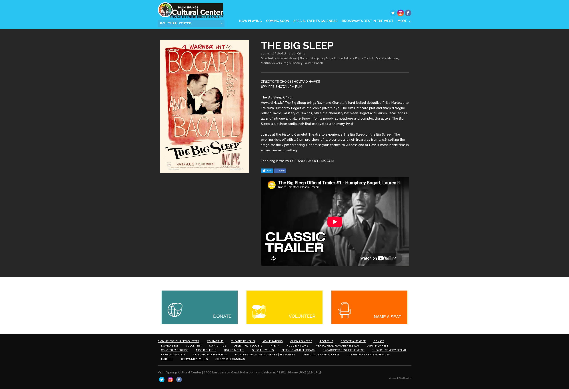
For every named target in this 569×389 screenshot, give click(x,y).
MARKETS (167, 359)
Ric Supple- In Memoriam (210, 354)
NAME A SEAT (169, 345)
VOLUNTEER (194, 345)
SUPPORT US (217, 345)
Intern (274, 345)
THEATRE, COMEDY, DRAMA (389, 350)
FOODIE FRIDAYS (297, 345)
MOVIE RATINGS (272, 341)
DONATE (378, 341)
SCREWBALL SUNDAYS (230, 359)
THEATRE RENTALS (243, 341)
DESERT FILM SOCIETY (248, 345)
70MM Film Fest (377, 345)
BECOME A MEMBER (353, 341)
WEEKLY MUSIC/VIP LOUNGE (321, 354)
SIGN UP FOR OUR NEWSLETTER (178, 341)
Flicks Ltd (407, 378)
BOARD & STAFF (234, 350)
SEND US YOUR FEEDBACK (298, 350)
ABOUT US (326, 341)
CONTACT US (215, 341)
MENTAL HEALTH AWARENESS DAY (337, 345)
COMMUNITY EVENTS (194, 359)
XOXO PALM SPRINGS (174, 350)
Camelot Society (173, 354)
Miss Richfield (206, 350)
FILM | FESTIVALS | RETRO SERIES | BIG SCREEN (265, 354)
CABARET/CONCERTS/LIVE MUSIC (369, 354)
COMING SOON (277, 21)
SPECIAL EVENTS (263, 350)
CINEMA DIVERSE (301, 341)
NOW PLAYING (250, 21)
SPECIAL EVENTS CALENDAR (315, 21)
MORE (402, 21)
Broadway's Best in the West (367, 21)
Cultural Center (176, 23)
